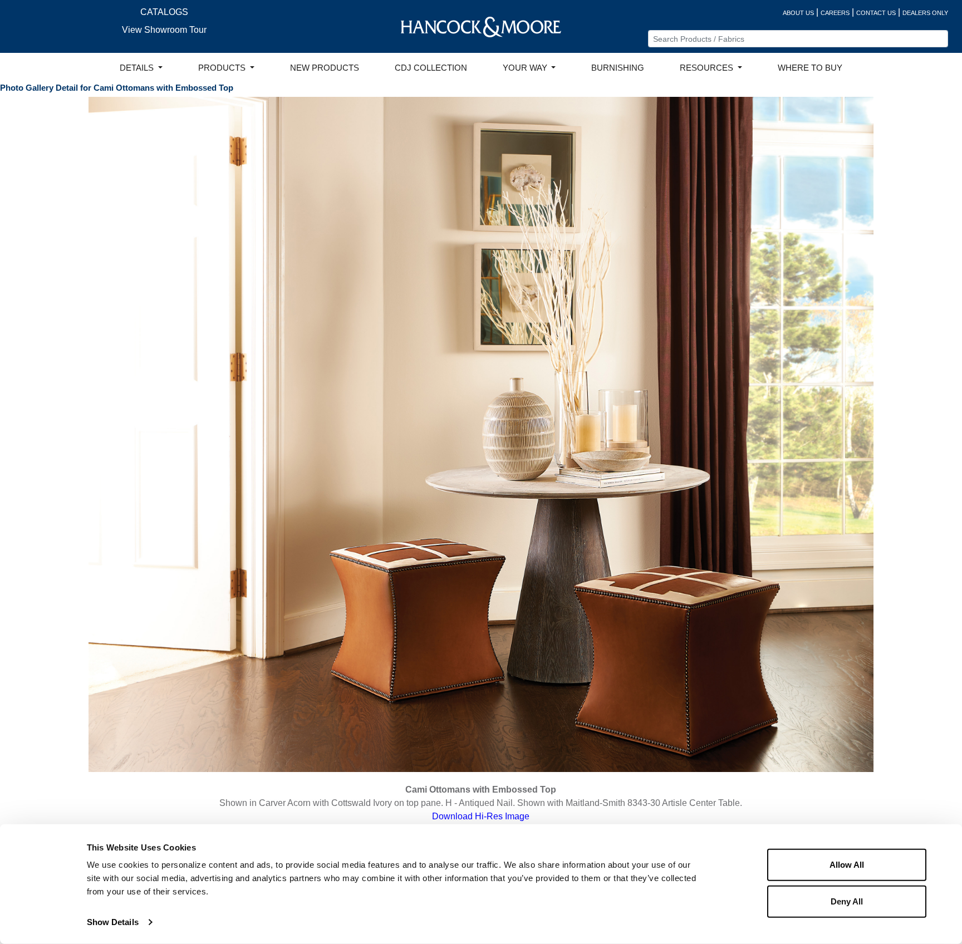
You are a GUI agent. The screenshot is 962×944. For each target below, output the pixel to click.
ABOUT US (798, 12)
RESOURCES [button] (707, 67)
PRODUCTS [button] (223, 67)
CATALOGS (164, 12)
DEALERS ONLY (925, 12)
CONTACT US (876, 12)
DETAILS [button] (138, 67)
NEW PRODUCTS (324, 67)
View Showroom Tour (164, 30)
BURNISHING (617, 67)
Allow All (847, 864)
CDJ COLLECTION (431, 67)
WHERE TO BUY (810, 67)
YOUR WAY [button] (526, 67)
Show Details (113, 922)
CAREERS (835, 12)
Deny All (847, 901)
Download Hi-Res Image (480, 816)
